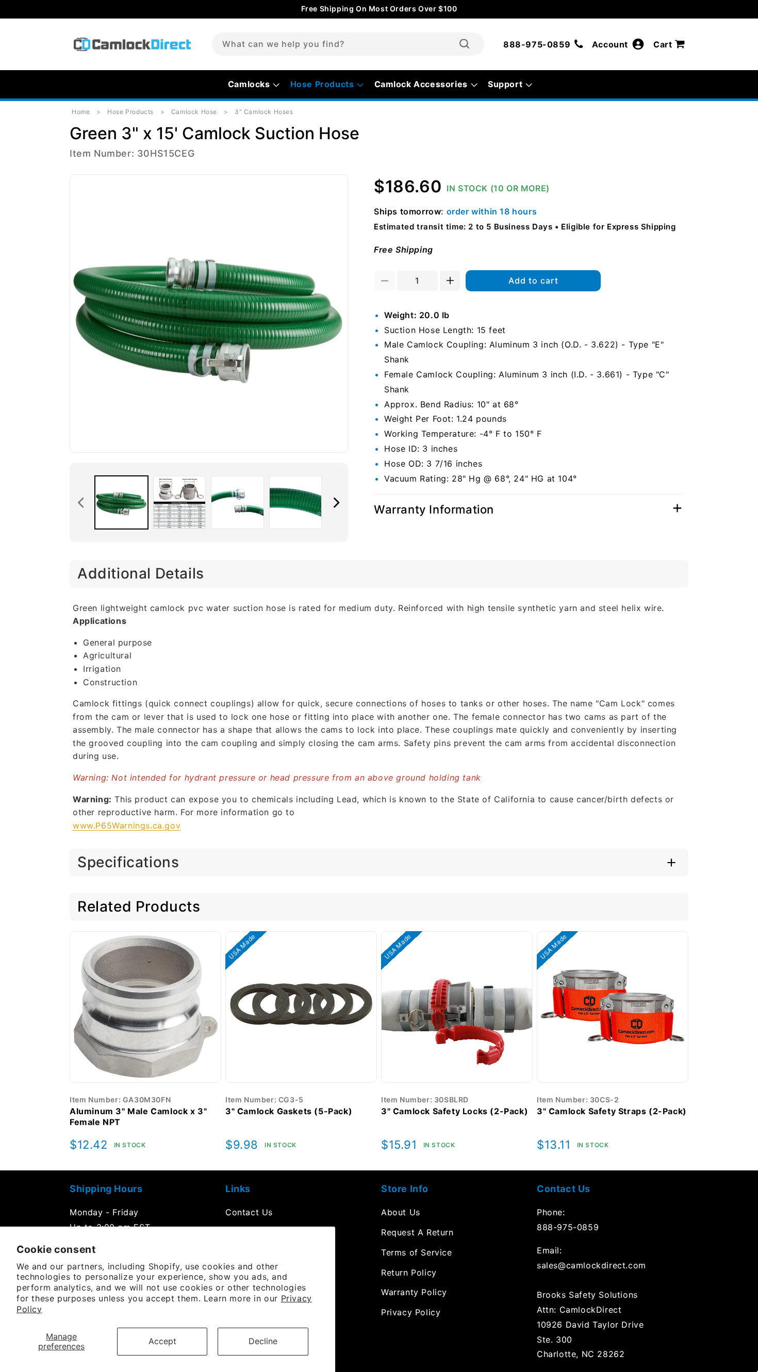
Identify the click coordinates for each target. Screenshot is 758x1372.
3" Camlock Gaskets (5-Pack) (288, 1111)
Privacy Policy (410, 1312)
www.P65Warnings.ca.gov (126, 825)
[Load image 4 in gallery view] (295, 502)
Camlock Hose (194, 111)
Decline (263, 1341)
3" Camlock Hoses (264, 111)
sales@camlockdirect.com (591, 1265)
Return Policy (409, 1272)
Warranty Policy (414, 1292)
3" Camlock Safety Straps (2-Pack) (612, 1111)
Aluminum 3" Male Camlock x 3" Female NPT (138, 1116)
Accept (162, 1341)
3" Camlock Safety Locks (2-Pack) (454, 1111)
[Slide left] (81, 502)
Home (81, 111)
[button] (670, 44)
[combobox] (348, 44)
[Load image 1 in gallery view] (121, 502)
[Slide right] (336, 502)
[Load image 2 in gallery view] (179, 502)
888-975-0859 (568, 1227)
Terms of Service (416, 1252)
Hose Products (130, 111)
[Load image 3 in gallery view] (237, 502)
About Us (400, 1212)
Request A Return (417, 1232)
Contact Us (249, 1212)
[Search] (464, 43)
